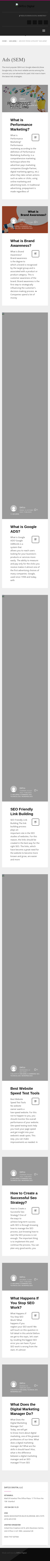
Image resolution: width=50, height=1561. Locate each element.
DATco (22, 99)
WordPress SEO (16, 107)
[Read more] (35, 140)
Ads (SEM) (23, 105)
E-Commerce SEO (26, 226)
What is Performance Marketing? (21, 124)
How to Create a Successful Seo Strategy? (24, 1376)
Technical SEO (32, 105)
